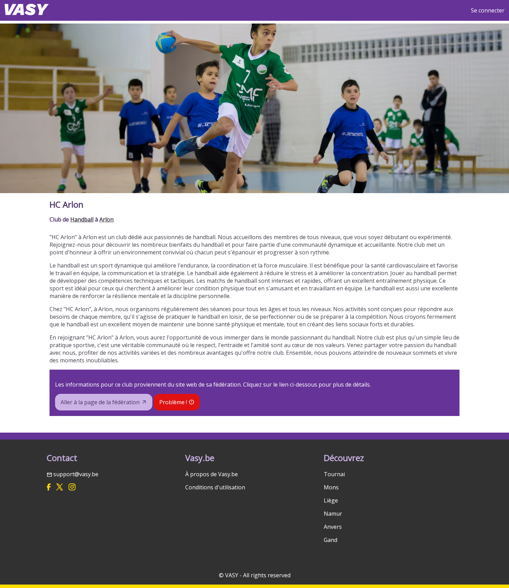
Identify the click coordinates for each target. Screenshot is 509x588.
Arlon (106, 219)
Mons (331, 487)
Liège (331, 500)
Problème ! (173, 402)
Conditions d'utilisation (215, 487)
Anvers (333, 527)
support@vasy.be (75, 474)
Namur (333, 513)
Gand (330, 540)
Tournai (334, 474)
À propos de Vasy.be (211, 474)
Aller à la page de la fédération (100, 402)
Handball (81, 219)
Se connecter (487, 10)
